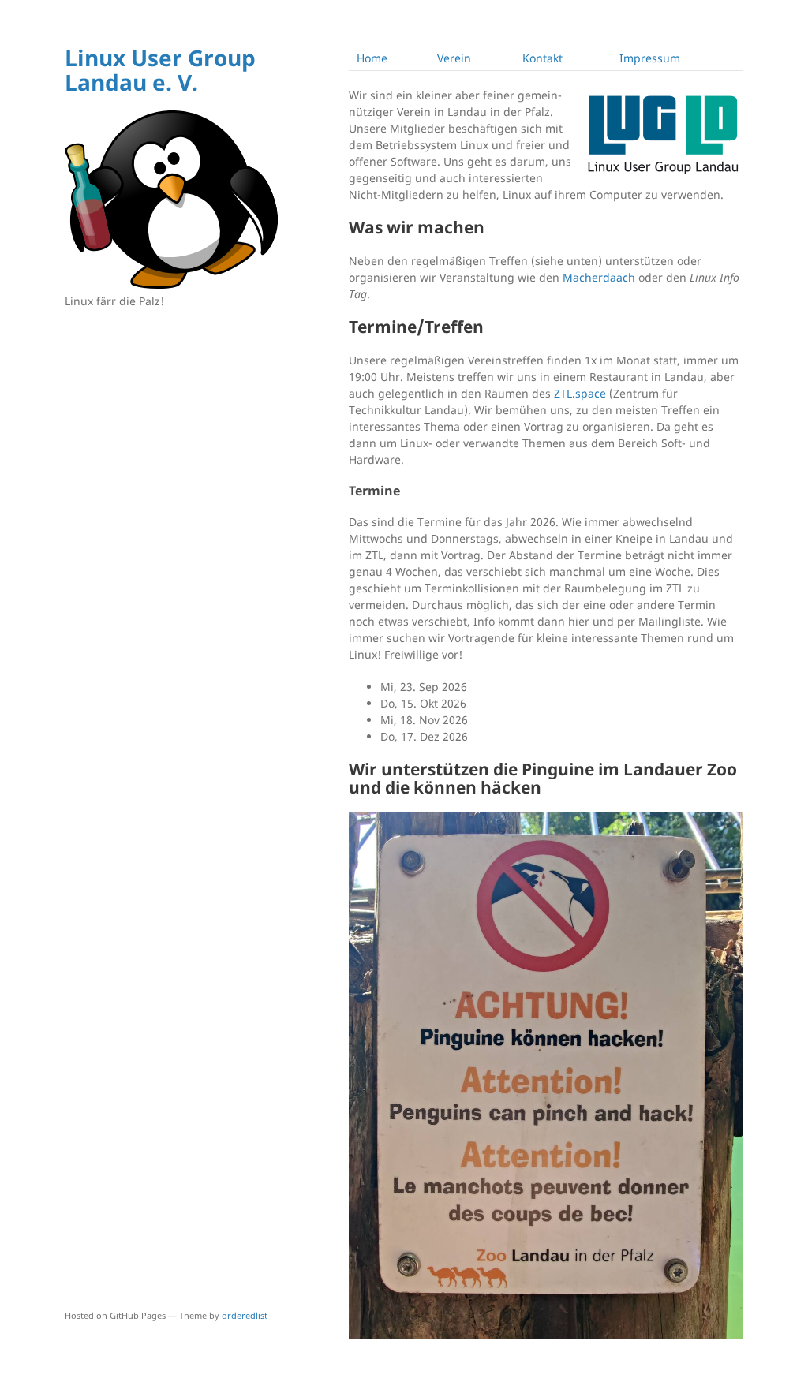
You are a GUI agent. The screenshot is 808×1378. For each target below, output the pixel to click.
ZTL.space (580, 393)
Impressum (649, 57)
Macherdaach (599, 277)
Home (372, 57)
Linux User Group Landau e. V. (160, 70)
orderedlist (244, 1315)
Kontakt (542, 57)
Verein (454, 57)
